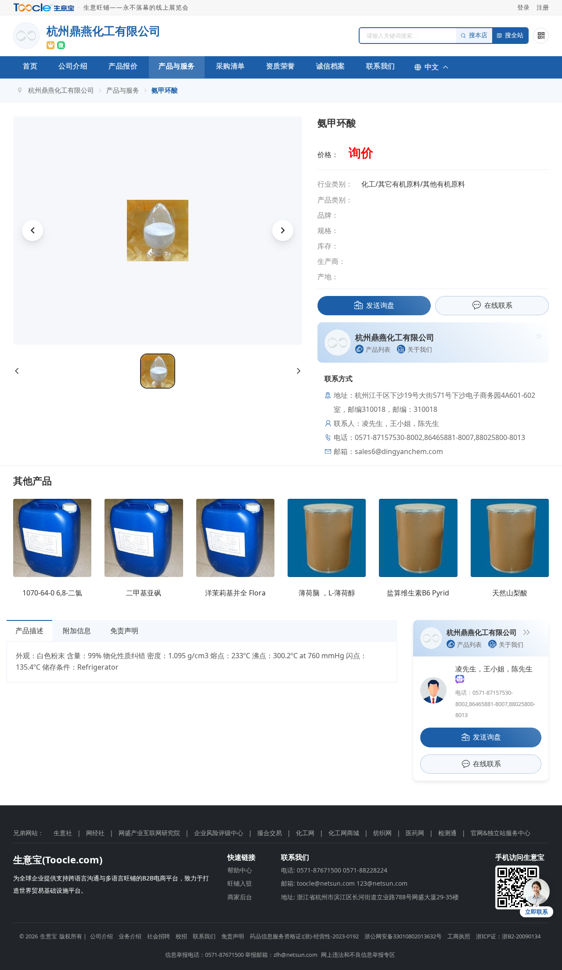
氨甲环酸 (164, 90)
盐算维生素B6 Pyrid (418, 593)
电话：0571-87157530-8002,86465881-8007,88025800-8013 (495, 704)
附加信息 (77, 630)
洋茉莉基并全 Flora (235, 593)
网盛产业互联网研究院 (149, 833)
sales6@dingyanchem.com (399, 451)
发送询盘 (380, 305)
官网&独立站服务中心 (500, 833)
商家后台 (239, 897)
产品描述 (29, 630)
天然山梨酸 (509, 593)
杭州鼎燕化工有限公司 (61, 90)
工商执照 (458, 936)
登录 (523, 7)
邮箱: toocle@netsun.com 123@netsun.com (344, 883)
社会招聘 (158, 936)
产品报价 (122, 66)
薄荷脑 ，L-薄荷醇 (327, 593)
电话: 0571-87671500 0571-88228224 (334, 870)
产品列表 (378, 349)
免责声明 (124, 630)
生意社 (63, 833)
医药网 (415, 833)
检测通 (447, 833)
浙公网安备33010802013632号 (403, 936)
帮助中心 (239, 870)
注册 (543, 7)
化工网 (305, 833)
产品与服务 (177, 66)
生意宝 (48, 936)
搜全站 (514, 35)
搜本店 (478, 35)
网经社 (95, 833)
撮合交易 (269, 833)
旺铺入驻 (239, 883)
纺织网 (382, 833)
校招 (181, 936)
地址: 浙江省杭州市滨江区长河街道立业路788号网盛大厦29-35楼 (370, 897)
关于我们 (419, 349)
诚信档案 (330, 66)
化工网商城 (343, 833)
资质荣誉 (280, 66)
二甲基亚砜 (143, 593)
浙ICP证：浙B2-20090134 (508, 936)
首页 (30, 66)
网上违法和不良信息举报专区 (358, 955)
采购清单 (230, 66)
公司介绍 (72, 66)
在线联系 (498, 305)
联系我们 (380, 66)
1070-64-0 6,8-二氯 (52, 593)
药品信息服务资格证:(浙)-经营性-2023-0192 (304, 936)
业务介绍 (130, 936)
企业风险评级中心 (218, 833)
